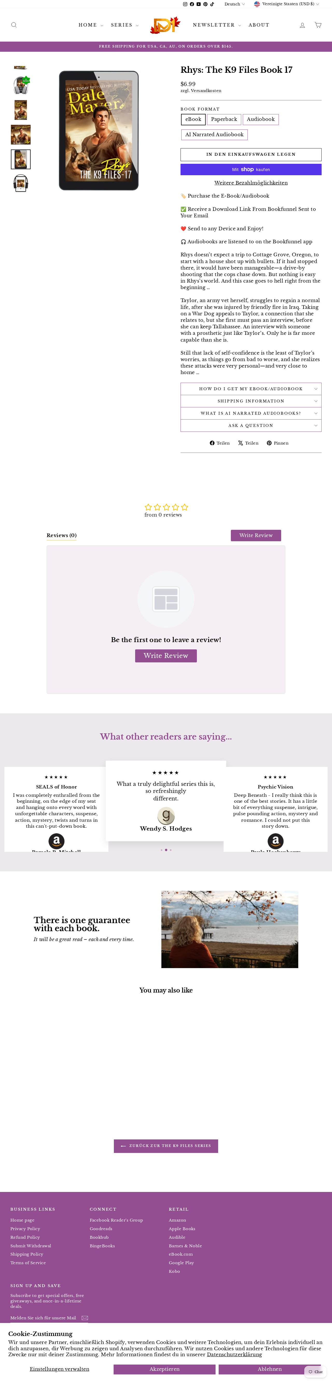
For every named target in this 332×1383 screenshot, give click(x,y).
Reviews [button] (62, 535)
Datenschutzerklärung (234, 1355)
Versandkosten (206, 90)
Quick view (47, 1074)
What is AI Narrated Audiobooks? (251, 413)
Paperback (224, 119)
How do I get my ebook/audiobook (251, 389)
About (259, 25)
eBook (193, 119)
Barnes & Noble (185, 1245)
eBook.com (181, 1254)
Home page (22, 1220)
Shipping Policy (27, 1254)
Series (123, 25)
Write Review (256, 535)
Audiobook (261, 119)
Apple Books (182, 1228)
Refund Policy (25, 1237)
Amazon (177, 1220)
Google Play (181, 1262)
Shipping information (251, 401)
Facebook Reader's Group (116, 1220)
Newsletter (215, 25)
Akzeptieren (165, 1369)
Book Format (200, 109)
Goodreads (101, 1228)
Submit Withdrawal (30, 1245)
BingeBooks (102, 1245)
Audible (177, 1237)
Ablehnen (270, 1369)
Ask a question (251, 425)
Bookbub (99, 1237)
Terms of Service (28, 1262)
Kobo (174, 1271)
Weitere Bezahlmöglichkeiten (251, 183)
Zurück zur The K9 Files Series (169, 1146)
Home (89, 25)
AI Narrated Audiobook (214, 135)
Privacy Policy (25, 1228)
